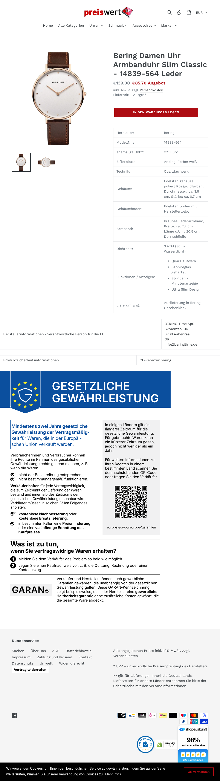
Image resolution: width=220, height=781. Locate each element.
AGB (55, 651)
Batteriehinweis (78, 651)
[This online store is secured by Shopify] (166, 748)
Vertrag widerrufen (30, 670)
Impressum (21, 657)
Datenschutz (22, 663)
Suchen (18, 651)
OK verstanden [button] (199, 771)
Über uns (38, 651)
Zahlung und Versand (54, 657)
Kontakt (85, 657)
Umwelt (46, 663)
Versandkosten (151, 90)
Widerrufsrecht (71, 663)
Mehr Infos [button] (113, 774)
